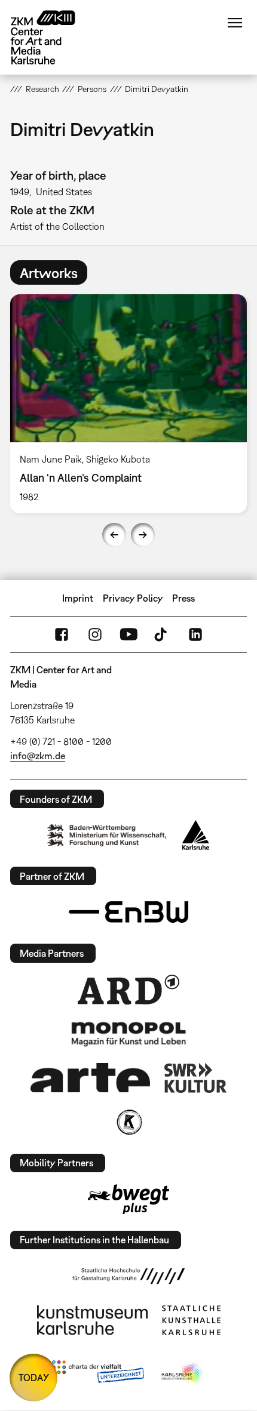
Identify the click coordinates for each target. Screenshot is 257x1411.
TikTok (162, 634)
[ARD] (128, 990)
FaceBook (62, 634)
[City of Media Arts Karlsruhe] (183, 1374)
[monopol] (128, 1033)
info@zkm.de (37, 755)
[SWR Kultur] (195, 1078)
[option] (128, 403)
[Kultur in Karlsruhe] (128, 1122)
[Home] (52, 37)
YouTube (128, 634)
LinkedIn (195, 634)
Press (183, 598)
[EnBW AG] (128, 912)
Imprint (77, 598)
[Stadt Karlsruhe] (195, 835)
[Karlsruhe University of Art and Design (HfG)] (128, 1276)
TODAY (34, 1377)
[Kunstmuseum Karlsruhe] (92, 1320)
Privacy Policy (133, 598)
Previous (114, 535)
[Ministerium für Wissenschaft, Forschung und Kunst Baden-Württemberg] (107, 835)
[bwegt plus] (128, 1199)
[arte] (90, 1077)
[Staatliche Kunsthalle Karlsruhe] (191, 1320)
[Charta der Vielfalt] (98, 1374)
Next (143, 535)
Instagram (95, 634)
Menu (235, 23)
